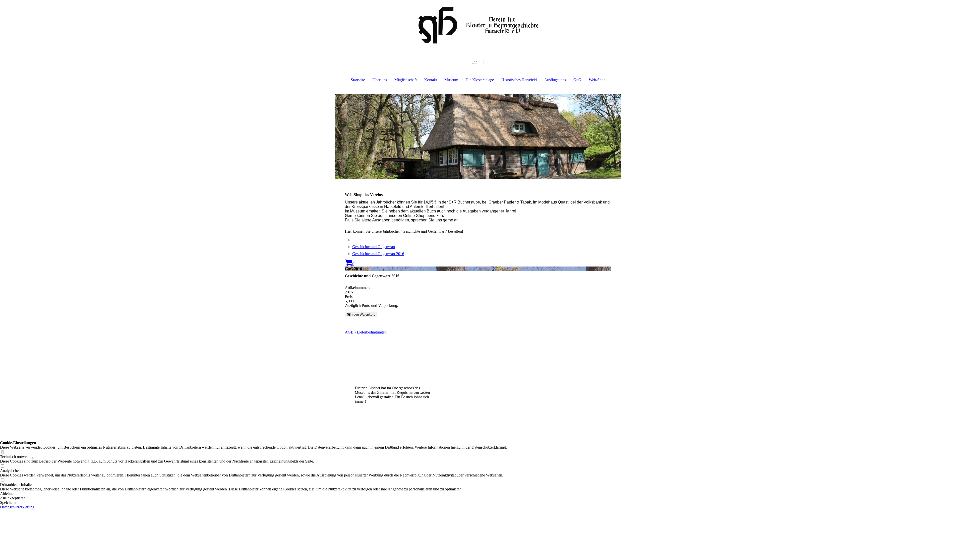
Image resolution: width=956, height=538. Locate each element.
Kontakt (430, 80)
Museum (451, 80)
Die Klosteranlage (480, 80)
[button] (253, 493)
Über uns (379, 80)
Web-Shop (597, 80)
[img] (478, 25)
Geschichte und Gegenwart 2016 (378, 254)
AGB (349, 332)
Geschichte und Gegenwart (373, 247)
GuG (577, 80)
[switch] (2, 452)
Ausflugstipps (555, 80)
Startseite (358, 80)
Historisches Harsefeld (519, 80)
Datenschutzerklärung (17, 507)
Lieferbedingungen (372, 332)
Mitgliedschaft (405, 80)
